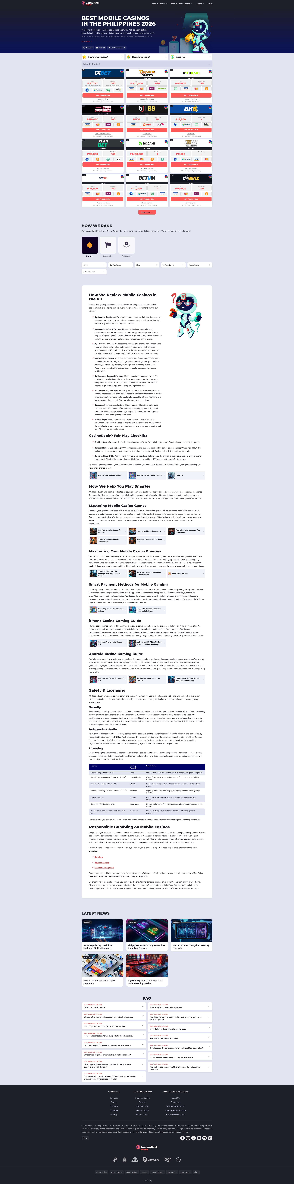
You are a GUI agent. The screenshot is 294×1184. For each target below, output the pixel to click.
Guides (199, 3)
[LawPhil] (124, 1159)
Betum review (147, 203)
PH (84, 1138)
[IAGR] (167, 1159)
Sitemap (114, 1114)
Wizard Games (142, 1114)
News (210, 3)
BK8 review (191, 134)
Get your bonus (103, 95)
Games (114, 1102)
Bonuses (114, 1098)
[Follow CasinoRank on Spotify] (204, 1138)
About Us (176, 1098)
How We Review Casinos (175, 1110)
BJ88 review (147, 134)
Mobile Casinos (158, 3)
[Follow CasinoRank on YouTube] (199, 1138)
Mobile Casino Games (180, 3)
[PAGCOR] (115, 1159)
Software (114, 1106)
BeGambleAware (102, 863)
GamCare (99, 857)
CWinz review (191, 203)
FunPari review (191, 99)
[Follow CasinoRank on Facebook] (182, 1138)
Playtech (142, 1102)
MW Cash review (191, 168)
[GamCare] (151, 1159)
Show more (145, 212)
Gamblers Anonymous (104, 867)
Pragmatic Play (142, 1106)
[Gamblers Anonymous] (135, 1159)
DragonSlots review (147, 99)
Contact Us (175, 1102)
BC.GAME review (147, 168)
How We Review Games (175, 1114)
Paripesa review (103, 203)
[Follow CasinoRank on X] (193, 1138)
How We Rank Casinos (175, 1106)
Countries (114, 1110)
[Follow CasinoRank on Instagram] (188, 1138)
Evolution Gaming (142, 1098)
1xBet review (103, 99)
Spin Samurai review (103, 134)
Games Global (142, 1110)
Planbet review (103, 168)
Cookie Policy (147, 1180)
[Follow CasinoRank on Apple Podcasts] (210, 1138)
